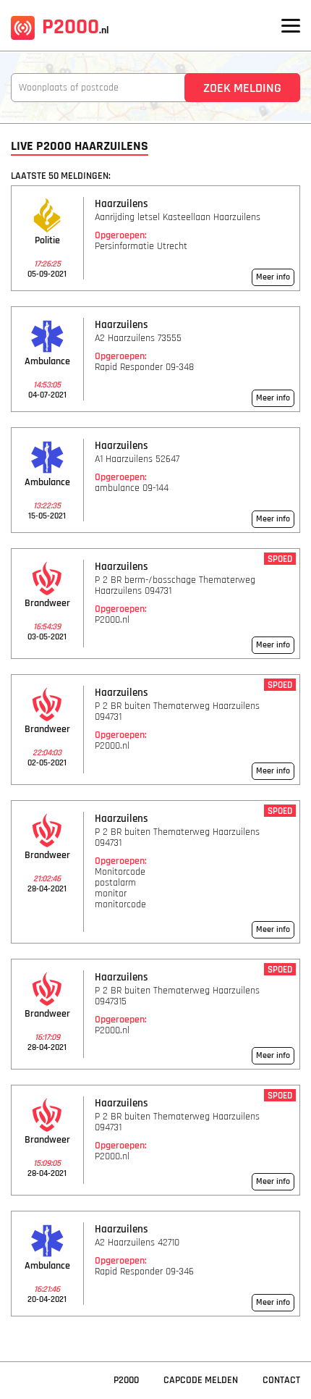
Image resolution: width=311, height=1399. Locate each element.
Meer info (273, 277)
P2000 (75, 27)
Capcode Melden (200, 1380)
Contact (281, 1380)
